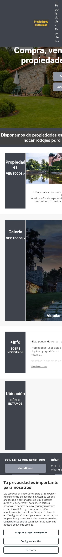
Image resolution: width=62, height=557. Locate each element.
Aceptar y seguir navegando (31, 532)
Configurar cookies (31, 541)
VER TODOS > (15, 173)
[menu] (56, 3)
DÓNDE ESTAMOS (15, 401)
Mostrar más (39, 366)
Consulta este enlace (15, 521)
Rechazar (31, 550)
